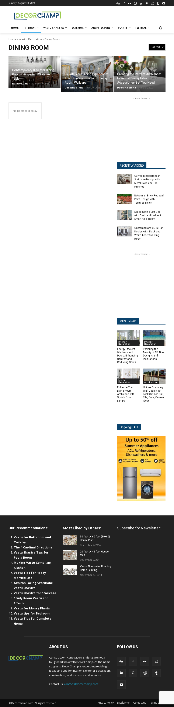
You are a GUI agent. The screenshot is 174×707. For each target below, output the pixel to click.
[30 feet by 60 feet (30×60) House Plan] (70, 540)
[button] (161, 28)
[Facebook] (124, 3)
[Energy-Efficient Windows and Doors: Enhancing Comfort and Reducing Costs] (128, 338)
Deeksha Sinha (74, 87)
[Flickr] (129, 3)
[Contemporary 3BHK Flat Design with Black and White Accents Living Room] (124, 231)
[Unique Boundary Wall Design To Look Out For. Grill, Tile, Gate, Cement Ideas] (154, 376)
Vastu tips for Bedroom (32, 613)
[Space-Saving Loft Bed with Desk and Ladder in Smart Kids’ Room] (124, 215)
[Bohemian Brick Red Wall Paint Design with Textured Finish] (124, 199)
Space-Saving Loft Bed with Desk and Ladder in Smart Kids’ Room (148, 215)
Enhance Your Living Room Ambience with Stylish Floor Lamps (126, 394)
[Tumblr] (158, 3)
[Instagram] (135, 3)
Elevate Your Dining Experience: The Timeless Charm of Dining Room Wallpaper (86, 78)
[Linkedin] (141, 3)
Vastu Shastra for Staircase (35, 593)
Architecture (150, 382)
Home (12, 39)
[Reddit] (152, 3)
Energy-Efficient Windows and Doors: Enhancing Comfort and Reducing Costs (127, 356)
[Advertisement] (116, 15)
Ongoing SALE (129, 427)
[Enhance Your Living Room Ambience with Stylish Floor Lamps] (128, 376)
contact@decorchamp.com (81, 684)
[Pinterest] (147, 3)
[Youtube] (164, 3)
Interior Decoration (30, 39)
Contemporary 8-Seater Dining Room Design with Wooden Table (33, 74)
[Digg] (118, 3)
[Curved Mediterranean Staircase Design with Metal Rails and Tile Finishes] (124, 179)
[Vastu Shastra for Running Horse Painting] (70, 570)
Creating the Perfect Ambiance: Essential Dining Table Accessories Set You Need (139, 78)
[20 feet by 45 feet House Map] (70, 555)
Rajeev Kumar (20, 83)
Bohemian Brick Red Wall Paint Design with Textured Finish (149, 199)
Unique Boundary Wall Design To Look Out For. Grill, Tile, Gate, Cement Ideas (154, 394)
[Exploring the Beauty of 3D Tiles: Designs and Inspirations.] (154, 338)
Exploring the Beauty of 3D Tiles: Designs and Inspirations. (154, 354)
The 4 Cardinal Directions (33, 547)
